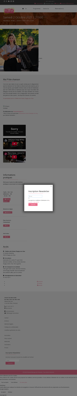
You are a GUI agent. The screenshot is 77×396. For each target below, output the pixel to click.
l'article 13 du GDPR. (33, 202)
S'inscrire (33, 204)
